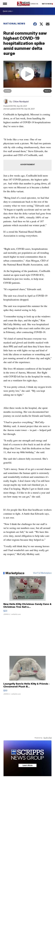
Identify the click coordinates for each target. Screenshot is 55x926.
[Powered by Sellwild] (47, 738)
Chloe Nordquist (21, 101)
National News (14, 23)
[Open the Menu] (4, 4)
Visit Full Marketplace (42, 573)
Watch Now (47, 4)
